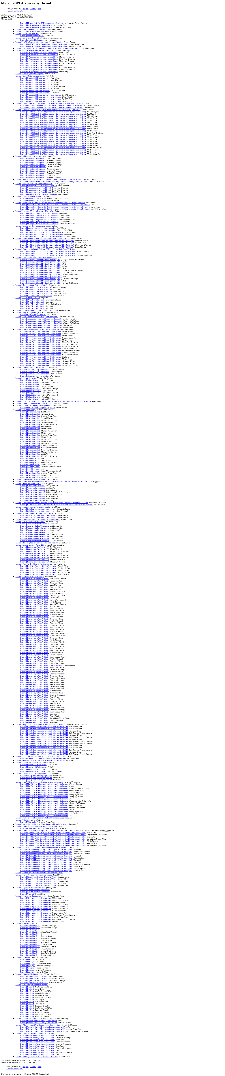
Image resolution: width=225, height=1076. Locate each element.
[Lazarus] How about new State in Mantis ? (31, 285)
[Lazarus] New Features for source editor (30, 29)
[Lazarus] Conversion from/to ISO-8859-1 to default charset (37, 520)
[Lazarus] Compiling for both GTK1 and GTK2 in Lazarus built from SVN (43, 249)
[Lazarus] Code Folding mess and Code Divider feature (35, 329)
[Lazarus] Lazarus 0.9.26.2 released (28, 763)
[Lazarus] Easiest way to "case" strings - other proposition (41, 665)
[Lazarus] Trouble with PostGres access (30, 522)
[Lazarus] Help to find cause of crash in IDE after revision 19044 (39, 725)
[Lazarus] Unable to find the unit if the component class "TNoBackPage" (42, 239)
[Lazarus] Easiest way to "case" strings (29, 577)
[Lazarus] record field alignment (27, 38)
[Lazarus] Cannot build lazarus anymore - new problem (40, 95)
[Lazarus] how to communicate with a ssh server (33, 513)
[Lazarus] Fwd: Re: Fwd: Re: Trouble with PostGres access (37, 818)
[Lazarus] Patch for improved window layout (36, 25)
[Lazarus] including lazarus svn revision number (33, 507)
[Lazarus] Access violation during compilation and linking (36, 310)
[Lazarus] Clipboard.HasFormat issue (29, 974)
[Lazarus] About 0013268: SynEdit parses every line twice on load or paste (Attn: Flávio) (48, 110)
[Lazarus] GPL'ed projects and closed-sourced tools (34, 51)
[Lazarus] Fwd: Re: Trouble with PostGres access (33, 564)
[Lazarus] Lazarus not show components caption (33, 226)
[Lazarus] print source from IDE (27, 34)
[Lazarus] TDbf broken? (24, 820)
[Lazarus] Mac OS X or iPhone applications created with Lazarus (39, 782)
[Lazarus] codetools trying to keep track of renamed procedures (38, 760)
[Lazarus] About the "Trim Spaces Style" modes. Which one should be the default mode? (48, 831)
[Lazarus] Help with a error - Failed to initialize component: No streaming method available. (49, 179)
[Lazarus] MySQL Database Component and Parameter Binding (39, 42)
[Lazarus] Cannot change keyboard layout (35, 188)
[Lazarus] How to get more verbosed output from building (36, 543)
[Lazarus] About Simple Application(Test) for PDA (34, 826)
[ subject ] (25, 9)
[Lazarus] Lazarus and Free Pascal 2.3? (30, 545)
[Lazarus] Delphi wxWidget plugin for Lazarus (32, 1033)
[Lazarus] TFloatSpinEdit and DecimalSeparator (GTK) (36, 258)
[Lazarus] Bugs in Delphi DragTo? (28, 313)
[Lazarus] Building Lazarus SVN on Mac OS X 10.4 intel (36, 1057)
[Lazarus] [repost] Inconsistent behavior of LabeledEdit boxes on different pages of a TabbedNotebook (53, 401)
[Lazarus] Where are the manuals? (28, 484)
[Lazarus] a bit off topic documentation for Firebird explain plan (39, 873)
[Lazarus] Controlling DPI (25, 923)
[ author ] (33, 9)
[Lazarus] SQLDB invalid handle (27, 298)
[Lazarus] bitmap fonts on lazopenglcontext (31, 773)
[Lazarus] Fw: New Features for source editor (32, 32)
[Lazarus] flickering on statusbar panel (29, 74)
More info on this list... (14, 11)
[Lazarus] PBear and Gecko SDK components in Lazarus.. (42, 23)
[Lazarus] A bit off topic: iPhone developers (31, 985)
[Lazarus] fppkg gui (22, 957)
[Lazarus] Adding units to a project (28, 156)
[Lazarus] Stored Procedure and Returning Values (33, 875)
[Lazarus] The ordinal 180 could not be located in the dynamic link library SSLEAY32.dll (48, 48)
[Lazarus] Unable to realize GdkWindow (30, 479)
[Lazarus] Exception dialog (25, 410)
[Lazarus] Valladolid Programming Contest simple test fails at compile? (41, 847)
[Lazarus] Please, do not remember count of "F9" (33, 403)
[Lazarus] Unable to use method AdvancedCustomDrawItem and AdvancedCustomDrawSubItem (51, 482)
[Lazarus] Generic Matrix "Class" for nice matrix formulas (41, 232)
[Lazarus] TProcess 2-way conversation (30, 367)
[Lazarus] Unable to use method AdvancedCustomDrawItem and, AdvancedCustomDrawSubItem (51, 503)
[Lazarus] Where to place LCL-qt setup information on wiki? (37, 1025)
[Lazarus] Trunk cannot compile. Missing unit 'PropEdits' (36, 317)
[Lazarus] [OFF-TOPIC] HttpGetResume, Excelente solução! (38, 756)
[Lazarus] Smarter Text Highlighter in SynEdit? (33, 405)
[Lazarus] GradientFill (28, 894)
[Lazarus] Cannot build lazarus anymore (30, 76)
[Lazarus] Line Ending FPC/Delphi (28, 196)
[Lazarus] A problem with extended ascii (30, 888)
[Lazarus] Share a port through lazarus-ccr (31, 896)
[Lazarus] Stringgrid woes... (25, 378)
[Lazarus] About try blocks (30, 458)
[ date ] (39, 9)
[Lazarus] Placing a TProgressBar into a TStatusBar (34, 211)
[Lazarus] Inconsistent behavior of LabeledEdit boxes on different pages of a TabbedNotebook (50, 203)
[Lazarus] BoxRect (27, 987)
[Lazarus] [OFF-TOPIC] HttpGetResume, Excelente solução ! (43, 758)
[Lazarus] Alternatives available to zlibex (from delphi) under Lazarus (41, 824)
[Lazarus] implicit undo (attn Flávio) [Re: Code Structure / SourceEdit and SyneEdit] (46, 103)
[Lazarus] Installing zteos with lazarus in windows (33, 184)
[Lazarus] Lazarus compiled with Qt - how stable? (33, 1019)
